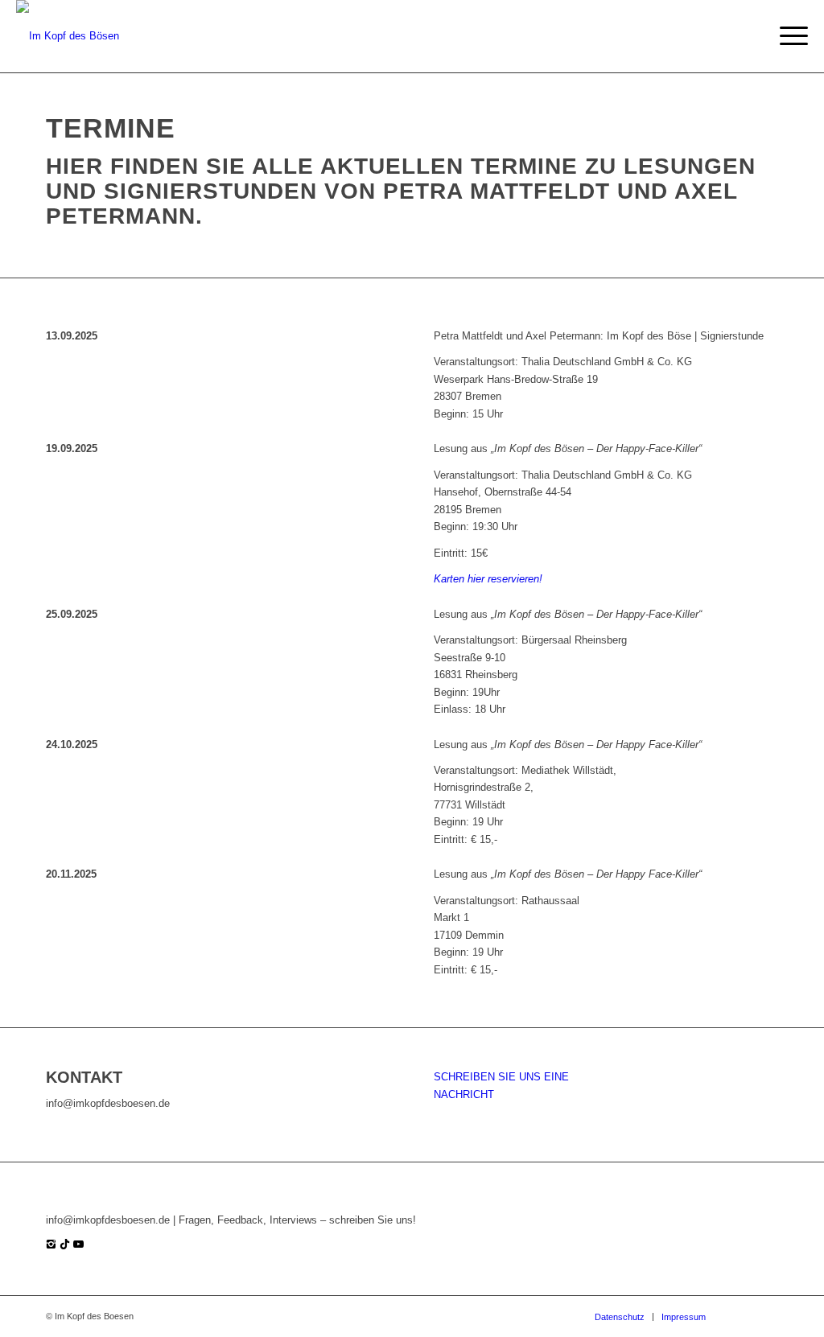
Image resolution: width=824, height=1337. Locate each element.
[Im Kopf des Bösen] (67, 36)
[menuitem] (788, 36)
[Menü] (788, 36)
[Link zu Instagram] (742, 1316)
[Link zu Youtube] (766, 1316)
